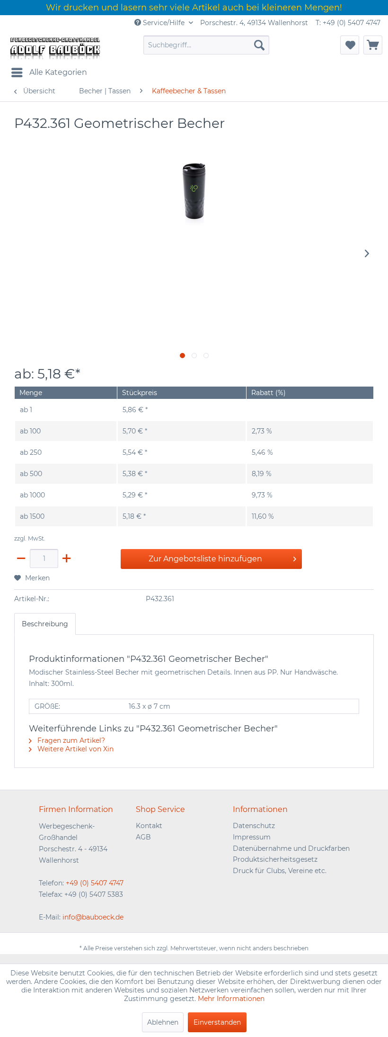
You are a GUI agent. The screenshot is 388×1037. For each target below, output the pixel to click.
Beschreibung (45, 624)
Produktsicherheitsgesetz (275, 859)
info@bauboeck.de (92, 917)
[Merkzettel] (349, 45)
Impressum (252, 837)
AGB (143, 837)
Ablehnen (162, 1022)
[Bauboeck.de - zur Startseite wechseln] (54, 47)
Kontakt (149, 825)
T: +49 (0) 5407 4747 (348, 22)
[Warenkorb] (372, 45)
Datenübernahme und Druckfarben (291, 848)
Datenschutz (254, 825)
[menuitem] (206, 45)
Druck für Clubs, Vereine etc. (279, 870)
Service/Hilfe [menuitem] (163, 22)
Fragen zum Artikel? (70, 740)
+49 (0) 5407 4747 (94, 883)
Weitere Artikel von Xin (74, 749)
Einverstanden (217, 1022)
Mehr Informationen (231, 998)
